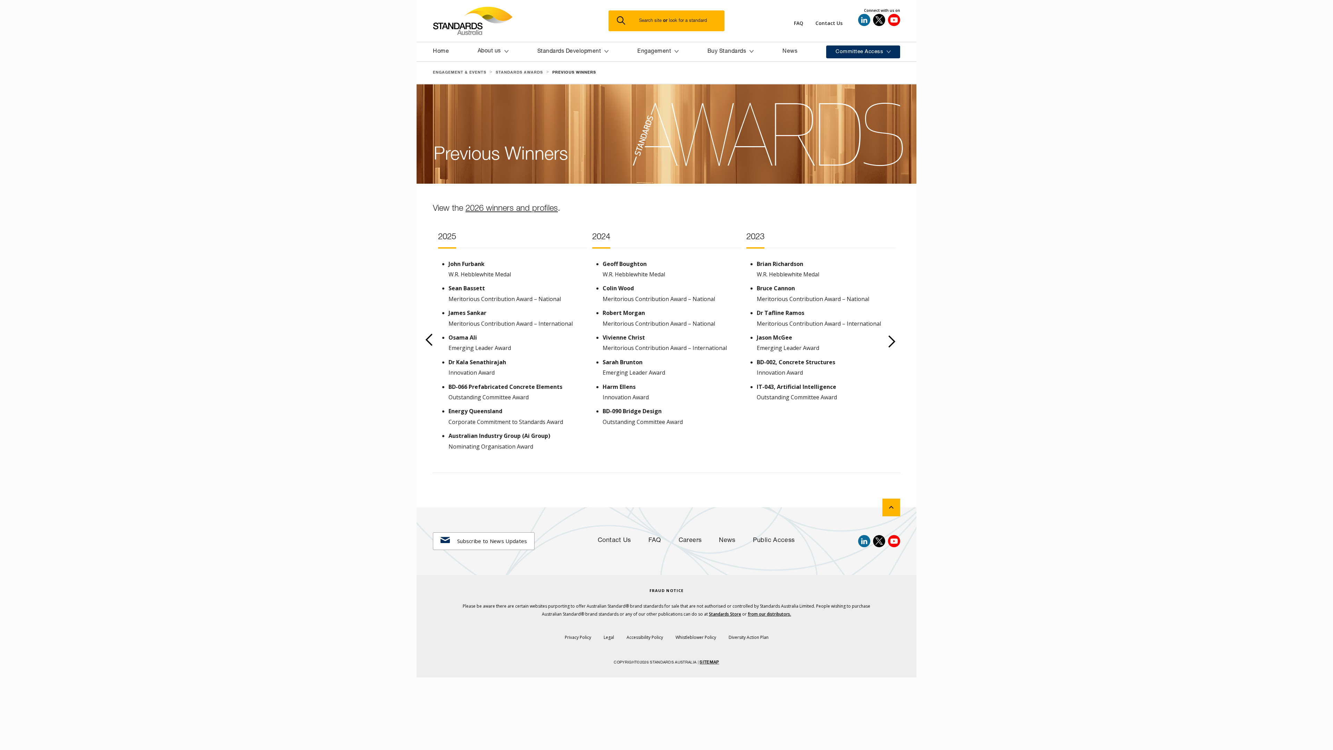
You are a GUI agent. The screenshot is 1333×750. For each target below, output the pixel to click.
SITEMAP (709, 662)
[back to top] (891, 507)
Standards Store (725, 614)
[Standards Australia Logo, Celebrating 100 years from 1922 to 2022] (521, 20)
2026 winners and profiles (512, 208)
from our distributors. (769, 614)
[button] (670, 21)
